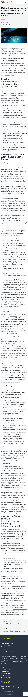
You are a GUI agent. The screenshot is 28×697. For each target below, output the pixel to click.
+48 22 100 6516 (6, 677)
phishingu (4, 233)
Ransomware (10, 502)
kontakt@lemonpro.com (8, 651)
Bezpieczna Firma (6, 529)
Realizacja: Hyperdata (7, 694)
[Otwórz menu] (25, 2)
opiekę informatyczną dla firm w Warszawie (13, 550)
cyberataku (13, 316)
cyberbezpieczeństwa (9, 558)
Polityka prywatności (7, 691)
